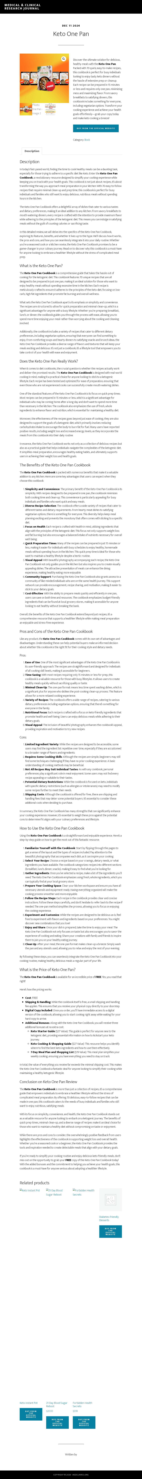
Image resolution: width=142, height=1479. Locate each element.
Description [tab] (32, 151)
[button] (63, 58)
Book (87, 139)
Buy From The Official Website (96, 128)
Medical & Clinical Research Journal (22, 6)
